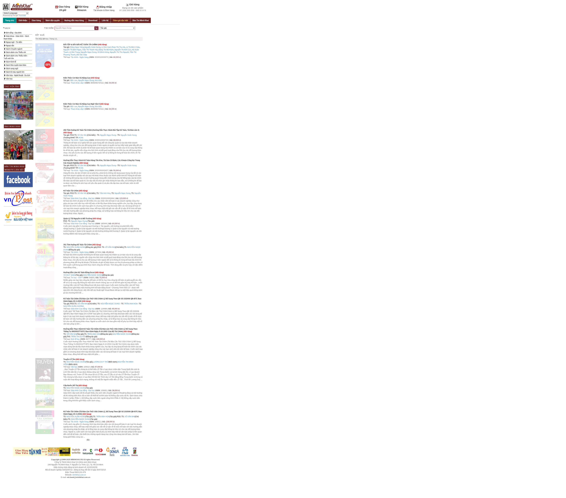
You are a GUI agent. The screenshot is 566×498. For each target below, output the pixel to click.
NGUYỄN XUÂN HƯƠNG (73, 306)
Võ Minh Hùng (103, 52)
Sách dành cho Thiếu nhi (15, 52)
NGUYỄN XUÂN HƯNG (75, 247)
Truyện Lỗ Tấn (69, 359)
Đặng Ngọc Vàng (77, 47)
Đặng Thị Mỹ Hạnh (106, 50)
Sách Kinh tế (10, 62)
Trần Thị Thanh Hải (90, 50)
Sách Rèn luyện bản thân (15, 65)
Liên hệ (105, 20)
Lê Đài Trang (74, 52)
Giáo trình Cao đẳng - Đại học (83, 198)
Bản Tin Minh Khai (141, 20)
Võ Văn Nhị (82, 135)
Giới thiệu (23, 20)
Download (92, 20)
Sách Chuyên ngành (13, 49)
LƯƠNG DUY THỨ (100, 362)
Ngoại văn (9, 46)
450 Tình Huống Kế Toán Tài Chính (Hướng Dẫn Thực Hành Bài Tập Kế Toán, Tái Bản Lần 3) (101, 130)
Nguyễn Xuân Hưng (92, 47)
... (77, 155)
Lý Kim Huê (106, 47)
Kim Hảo (98, 80)
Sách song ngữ (11, 69)
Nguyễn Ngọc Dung (89, 52)
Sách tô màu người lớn (14, 72)
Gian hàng (36, 20)
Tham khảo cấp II (77, 83)
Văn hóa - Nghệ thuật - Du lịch (17, 75)
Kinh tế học (75, 339)
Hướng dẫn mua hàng (74, 20)
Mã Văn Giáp (81, 55)
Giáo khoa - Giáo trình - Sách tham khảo (16, 37)
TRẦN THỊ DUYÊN (78, 337)
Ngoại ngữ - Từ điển (13, 42)
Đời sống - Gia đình (13, 33)
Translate (22, 16)
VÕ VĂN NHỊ (110, 247)
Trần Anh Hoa (105, 193)
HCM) (81, 138)
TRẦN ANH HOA (130, 304)
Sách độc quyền (52, 20)
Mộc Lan (73, 80)
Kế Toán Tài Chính (70, 191)
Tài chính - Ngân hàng (80, 57)
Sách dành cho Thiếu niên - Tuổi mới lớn (16, 57)
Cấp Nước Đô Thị (70, 385)
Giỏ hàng (134, 4)
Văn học (9, 79)
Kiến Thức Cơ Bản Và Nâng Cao (76, 78)
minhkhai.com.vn (79, 475)
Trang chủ (9, 20)
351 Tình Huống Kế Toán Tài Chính (77, 245)
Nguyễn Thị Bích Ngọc (72, 50)
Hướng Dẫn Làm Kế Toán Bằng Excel (79, 272)
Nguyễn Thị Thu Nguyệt (119, 52)
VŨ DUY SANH (69, 275)
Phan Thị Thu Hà (118, 47)
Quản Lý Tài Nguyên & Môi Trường (77, 219)
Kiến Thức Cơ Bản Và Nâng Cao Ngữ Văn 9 (81, 104)
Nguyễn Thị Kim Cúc (123, 50)
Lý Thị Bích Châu (133, 47)
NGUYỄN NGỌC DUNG (92, 275)
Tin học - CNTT (77, 278)
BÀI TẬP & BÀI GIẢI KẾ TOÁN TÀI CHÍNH (80, 45)
